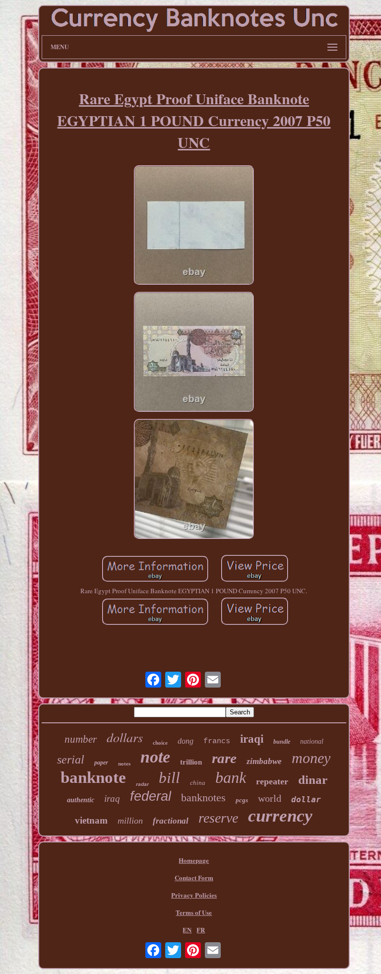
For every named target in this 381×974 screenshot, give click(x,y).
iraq (112, 798)
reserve (218, 818)
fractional (171, 821)
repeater (272, 781)
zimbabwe (264, 761)
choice (160, 743)
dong (185, 741)
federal (150, 796)
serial (70, 759)
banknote (93, 777)
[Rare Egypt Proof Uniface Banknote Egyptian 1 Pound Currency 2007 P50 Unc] (193, 226)
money (311, 758)
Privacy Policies (194, 895)
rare (224, 758)
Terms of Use (194, 912)
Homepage (194, 860)
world (269, 798)
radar (142, 784)
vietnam (91, 820)
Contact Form (194, 877)
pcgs (242, 800)
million (130, 821)
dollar (306, 799)
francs (216, 741)
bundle (281, 741)
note (155, 757)
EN (187, 929)
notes (124, 763)
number (80, 739)
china (197, 782)
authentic (80, 800)
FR (200, 929)
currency (280, 816)
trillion (191, 762)
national (311, 741)
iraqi (251, 739)
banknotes (203, 797)
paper (101, 762)
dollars (125, 737)
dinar (312, 779)
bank (230, 777)
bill (169, 777)
